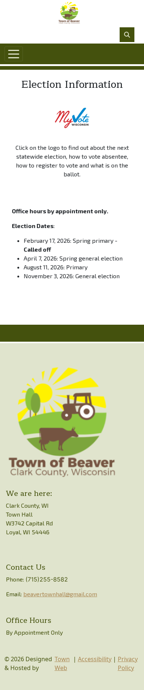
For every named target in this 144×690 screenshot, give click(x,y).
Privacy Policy (128, 663)
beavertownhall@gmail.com (60, 593)
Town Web (62, 663)
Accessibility (95, 659)
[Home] (69, 13)
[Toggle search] (127, 34)
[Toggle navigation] (13, 53)
